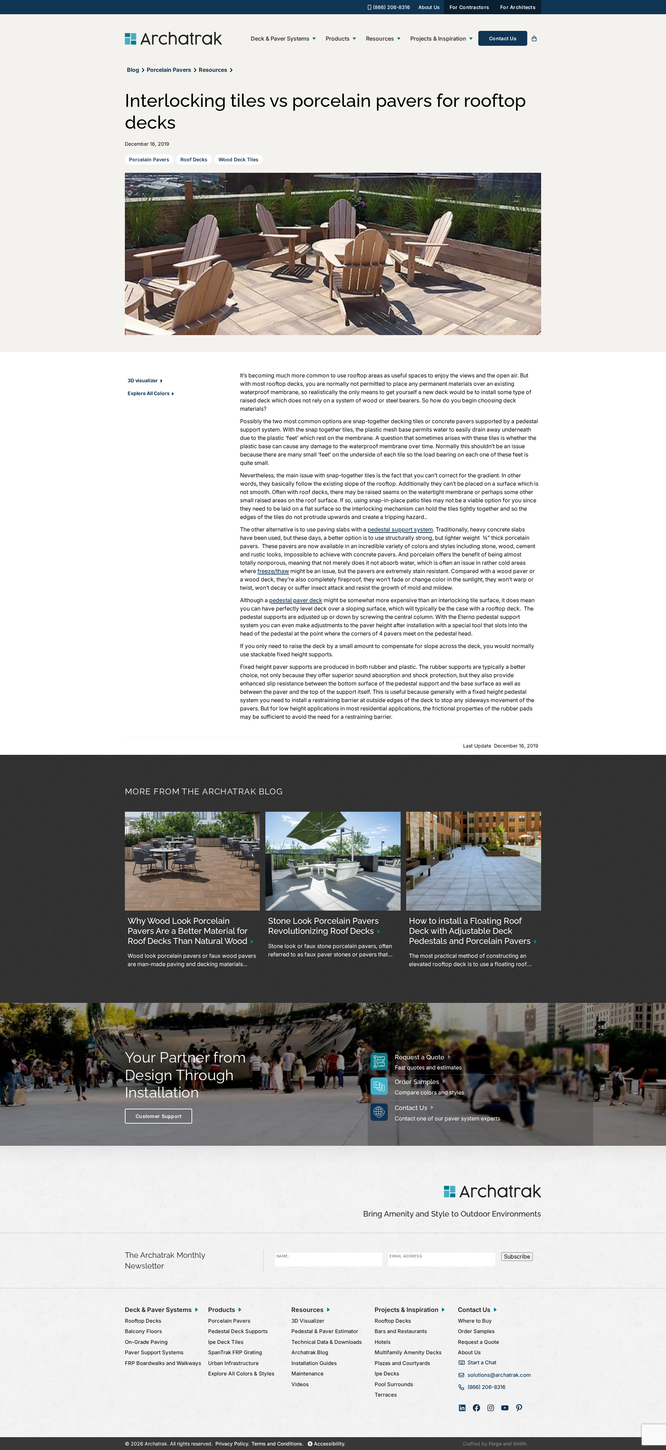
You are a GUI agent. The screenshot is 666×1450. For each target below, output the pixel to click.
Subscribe (517, 1256)
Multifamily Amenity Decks (408, 1352)
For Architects (518, 7)
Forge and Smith (507, 1444)
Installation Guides (314, 1363)
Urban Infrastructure (233, 1363)
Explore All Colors (148, 393)
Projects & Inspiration (438, 38)
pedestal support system (400, 529)
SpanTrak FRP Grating (235, 1352)
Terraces (386, 1394)
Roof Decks (193, 159)
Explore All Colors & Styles (241, 1373)
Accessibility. (329, 1444)
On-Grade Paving (146, 1342)
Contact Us (502, 38)
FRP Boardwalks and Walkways (163, 1363)
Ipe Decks (387, 1373)
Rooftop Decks (143, 1320)
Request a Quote (419, 1057)
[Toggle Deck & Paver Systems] (314, 38)
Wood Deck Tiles (238, 159)
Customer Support (158, 1116)
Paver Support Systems (154, 1352)
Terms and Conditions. (277, 1444)
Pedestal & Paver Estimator (324, 1331)
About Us (429, 7)
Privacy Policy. (232, 1444)
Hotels (383, 1342)
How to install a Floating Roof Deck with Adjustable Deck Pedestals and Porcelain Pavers (470, 931)
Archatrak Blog (309, 1352)
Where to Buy (475, 1320)
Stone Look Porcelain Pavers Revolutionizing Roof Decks (323, 926)
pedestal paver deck (295, 600)
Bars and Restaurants (401, 1331)
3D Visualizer (307, 1320)
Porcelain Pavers (149, 159)
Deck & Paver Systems (280, 38)
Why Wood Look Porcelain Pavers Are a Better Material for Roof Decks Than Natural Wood (188, 931)
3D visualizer (143, 380)
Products (338, 38)
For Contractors (469, 7)
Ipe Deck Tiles (226, 1342)
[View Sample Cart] (534, 38)
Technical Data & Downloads (326, 1342)
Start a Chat (482, 1362)
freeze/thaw (273, 571)
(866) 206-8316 (391, 7)
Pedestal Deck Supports (238, 1331)
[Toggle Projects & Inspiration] (471, 38)
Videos (300, 1384)
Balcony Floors (143, 1331)
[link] (192, 893)
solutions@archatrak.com (499, 1375)
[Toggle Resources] (399, 38)
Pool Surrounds (394, 1384)
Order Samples (417, 1081)
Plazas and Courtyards (402, 1363)
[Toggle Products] (354, 38)
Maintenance (307, 1373)
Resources (380, 38)
